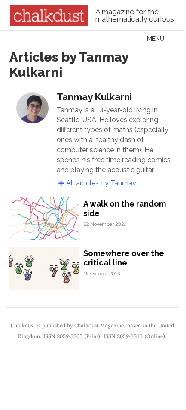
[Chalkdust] (49, 23)
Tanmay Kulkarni (94, 96)
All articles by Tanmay (101, 183)
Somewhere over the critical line (123, 258)
